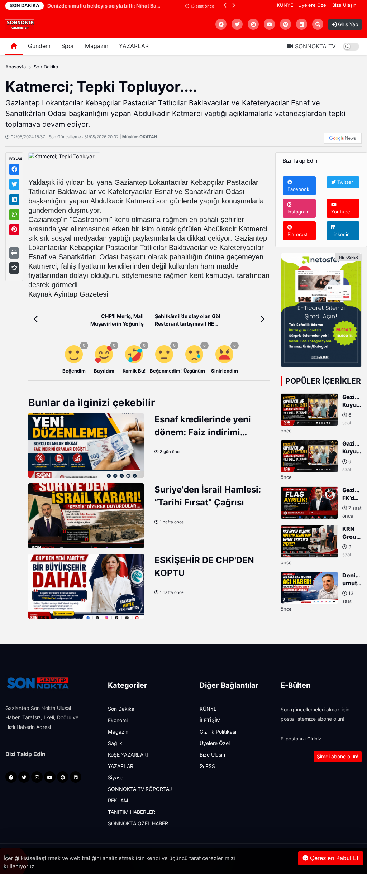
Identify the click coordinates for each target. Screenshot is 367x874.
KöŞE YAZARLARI (128, 755)
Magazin (96, 46)
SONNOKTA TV (314, 46)
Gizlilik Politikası (218, 732)
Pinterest (297, 234)
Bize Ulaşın (344, 5)
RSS (209, 766)
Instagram (298, 212)
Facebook (298, 189)
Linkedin (340, 234)
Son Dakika (46, 66)
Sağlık (115, 743)
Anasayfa (15, 66)
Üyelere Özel (312, 5)
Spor (67, 46)
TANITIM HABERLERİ (132, 812)
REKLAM (118, 800)
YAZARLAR (134, 46)
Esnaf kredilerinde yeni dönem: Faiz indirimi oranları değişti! (202, 432)
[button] (225, 5)
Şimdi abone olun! (337, 756)
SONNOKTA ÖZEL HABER (138, 823)
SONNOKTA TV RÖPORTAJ (140, 789)
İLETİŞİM (210, 720)
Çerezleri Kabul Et (333, 858)
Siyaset (116, 778)
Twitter (344, 182)
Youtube (340, 212)
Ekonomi (118, 720)
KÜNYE (285, 5)
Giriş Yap (347, 24)
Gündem (39, 46)
